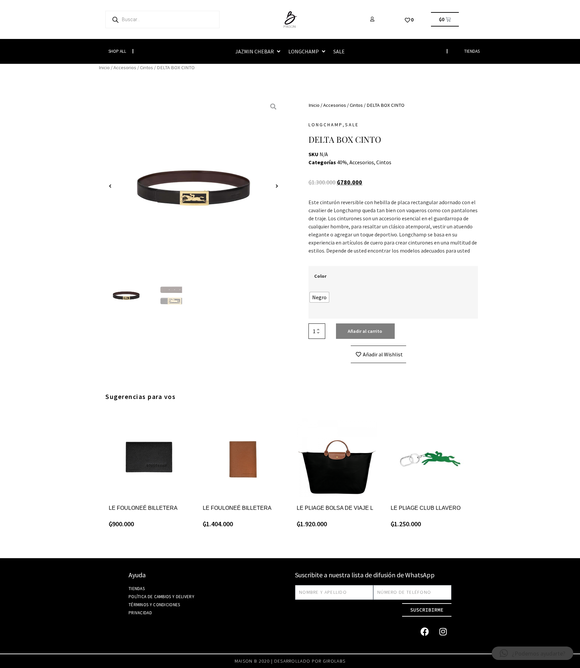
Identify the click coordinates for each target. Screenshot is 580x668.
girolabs (334, 661)
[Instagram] (443, 631)
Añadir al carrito (365, 331)
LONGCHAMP (325, 125)
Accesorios (124, 67)
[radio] (319, 297)
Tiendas (137, 588)
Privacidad (140, 613)
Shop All (117, 51)
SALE (352, 125)
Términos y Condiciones (154, 605)
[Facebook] (424, 631)
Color (320, 276)
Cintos (146, 67)
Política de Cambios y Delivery (161, 596)
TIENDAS (472, 51)
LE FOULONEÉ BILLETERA (143, 508)
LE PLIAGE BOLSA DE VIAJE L (335, 508)
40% (342, 162)
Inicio (104, 67)
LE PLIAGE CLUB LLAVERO (426, 508)
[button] (258, 51)
